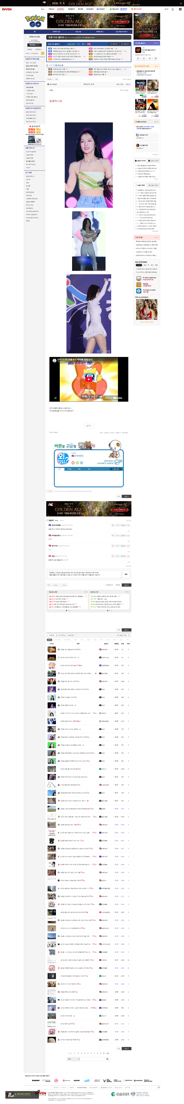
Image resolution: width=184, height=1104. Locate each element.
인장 (59, 469)
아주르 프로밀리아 (31, 214)
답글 (129, 531)
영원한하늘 (105, 665)
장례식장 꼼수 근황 (69, 825)
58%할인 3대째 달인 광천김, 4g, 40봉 (146, 241)
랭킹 (79, 469)
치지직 (28, 179)
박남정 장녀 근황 (68, 721)
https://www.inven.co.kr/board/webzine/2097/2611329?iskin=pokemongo (73, 491)
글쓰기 (126, 630)
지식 (101, 640)
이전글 (63, 585)
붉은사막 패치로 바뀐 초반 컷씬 (72, 912)
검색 (42, 53)
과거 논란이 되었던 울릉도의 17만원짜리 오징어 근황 (79, 856)
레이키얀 (104, 832)
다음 (107, 1053)
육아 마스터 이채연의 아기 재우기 (73, 801)
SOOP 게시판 (30, 78)
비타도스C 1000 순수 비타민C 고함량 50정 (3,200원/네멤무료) (147, 248)
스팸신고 (118, 432)
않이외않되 (53, 84)
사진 (107, 640)
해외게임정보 (30, 192)
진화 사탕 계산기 (31, 115)
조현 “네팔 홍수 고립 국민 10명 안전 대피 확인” (77, 817)
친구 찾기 (29, 93)
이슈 (58, 640)
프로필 (69, 469)
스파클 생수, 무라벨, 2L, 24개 (144, 252)
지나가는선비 (106, 944)
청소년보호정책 (93, 1087)
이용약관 (71, 1087)
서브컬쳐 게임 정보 (31, 198)
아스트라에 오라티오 (32, 217)
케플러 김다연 (67, 705)
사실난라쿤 (105, 785)
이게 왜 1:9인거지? (68, 657)
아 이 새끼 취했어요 (69, 984)
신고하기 (111, 432)
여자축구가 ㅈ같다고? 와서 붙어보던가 (75, 896)
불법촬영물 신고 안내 (106, 1087)
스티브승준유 (106, 912)
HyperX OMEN (30, 201)
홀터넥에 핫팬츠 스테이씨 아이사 (73, 689)
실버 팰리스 (29, 208)
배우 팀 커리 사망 (68, 681)
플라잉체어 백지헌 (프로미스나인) (73, 793)
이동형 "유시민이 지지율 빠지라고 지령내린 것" (77, 1000)
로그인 (166, 9)
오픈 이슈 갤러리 (31, 151)
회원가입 (30, 49)
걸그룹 (28, 186)
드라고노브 (105, 657)
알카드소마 (105, 928)
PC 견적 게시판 (30, 164)
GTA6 (27, 221)
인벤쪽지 (73, 462)
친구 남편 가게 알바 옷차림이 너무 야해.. (75, 904)
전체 (49, 640)
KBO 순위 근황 (67, 992)
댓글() (126, 90)
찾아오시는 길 (118, 1087)
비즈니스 (63, 1087)
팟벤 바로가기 (30, 176)
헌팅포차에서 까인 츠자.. (70, 840)
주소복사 (49, 491)
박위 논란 (66, 1024)
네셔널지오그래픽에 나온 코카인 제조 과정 (76, 920)
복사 (56, 79)
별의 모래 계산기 (31, 112)
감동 (120, 640)
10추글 (63, 635)
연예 (67, 640)
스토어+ (156, 66)
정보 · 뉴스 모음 (31, 62)
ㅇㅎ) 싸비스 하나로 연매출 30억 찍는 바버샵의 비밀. (79, 952)
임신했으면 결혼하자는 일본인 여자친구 (75, 848)
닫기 (38, 1091)
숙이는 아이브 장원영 (69, 729)
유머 (75, 640)
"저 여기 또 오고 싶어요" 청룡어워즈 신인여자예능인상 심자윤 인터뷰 (84, 713)
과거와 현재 (66, 1016)
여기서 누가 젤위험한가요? (71, 928)
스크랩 (106, 432)
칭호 (89, 469)
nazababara (105, 1040)
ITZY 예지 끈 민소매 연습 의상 (72, 777)
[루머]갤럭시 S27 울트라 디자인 (72, 976)
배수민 (104, 713)
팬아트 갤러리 (30, 100)
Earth (103, 809)
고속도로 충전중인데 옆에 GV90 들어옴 (75, 809)
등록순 (56, 520)
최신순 (62, 520)
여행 (27, 189)
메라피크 (104, 649)
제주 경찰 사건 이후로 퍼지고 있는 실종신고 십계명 (79, 832)
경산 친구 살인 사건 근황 (70, 872)
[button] (66, 610)
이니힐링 (77, 462)
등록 (126, 574)
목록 (121, 90)
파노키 (104, 769)
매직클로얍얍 (106, 888)
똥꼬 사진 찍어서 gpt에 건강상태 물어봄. (75, 1032)
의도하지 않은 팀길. (69, 665)
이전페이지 (109, 585)
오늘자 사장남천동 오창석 (71, 880)
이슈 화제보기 (125, 44)
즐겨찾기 (71, 635)
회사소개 (56, 1087)
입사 (103, 689)
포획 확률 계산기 (31, 118)
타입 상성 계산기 (31, 121)
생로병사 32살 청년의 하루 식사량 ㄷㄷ (75, 888)
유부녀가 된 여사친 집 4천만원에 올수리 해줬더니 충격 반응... (82, 864)
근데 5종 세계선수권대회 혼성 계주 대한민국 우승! (78, 673)
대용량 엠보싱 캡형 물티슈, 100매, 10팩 (147, 245)
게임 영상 (29, 195)
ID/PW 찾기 (38, 49)
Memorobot (105, 721)
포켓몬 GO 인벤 (34, 36)
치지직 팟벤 (29, 75)
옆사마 (104, 880)
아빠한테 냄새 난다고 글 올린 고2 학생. (75, 968)
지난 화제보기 (114, 44)
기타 (127, 640)
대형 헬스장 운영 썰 (69, 769)
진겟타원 (104, 1008)
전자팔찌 (104, 840)
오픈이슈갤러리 (126, 79)
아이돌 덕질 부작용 (69, 1040)
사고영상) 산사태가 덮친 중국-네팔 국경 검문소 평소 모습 (80, 936)
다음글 (55, 585)
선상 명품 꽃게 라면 (69, 649)
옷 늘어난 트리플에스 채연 (71, 745)
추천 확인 (125, 432)
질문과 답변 (30, 90)
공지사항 (127, 1087)
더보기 (81, 462)
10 (104, 1053)
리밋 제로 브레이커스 (32, 211)
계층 (114, 640)
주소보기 (49, 79)
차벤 (27, 182)
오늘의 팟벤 (29, 158)
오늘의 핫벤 (29, 155)
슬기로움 (104, 673)
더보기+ (86, 592)
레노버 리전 (29, 205)
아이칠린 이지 (67, 697)
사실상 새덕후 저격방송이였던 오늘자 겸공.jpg (77, 944)
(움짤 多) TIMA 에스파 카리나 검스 (73, 761)
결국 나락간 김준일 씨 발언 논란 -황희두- (75, 960)
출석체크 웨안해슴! (69, 785)
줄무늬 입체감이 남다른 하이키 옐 (73, 737)
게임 (94, 640)
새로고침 (128, 520)
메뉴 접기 (116, 469)
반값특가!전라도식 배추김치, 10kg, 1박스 (147, 255)
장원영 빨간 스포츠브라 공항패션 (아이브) (76, 753)
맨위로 (118, 585)
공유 (101, 432)
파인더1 (104, 960)
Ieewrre (104, 1000)
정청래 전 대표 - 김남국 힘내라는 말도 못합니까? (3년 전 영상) (82, 1008)
